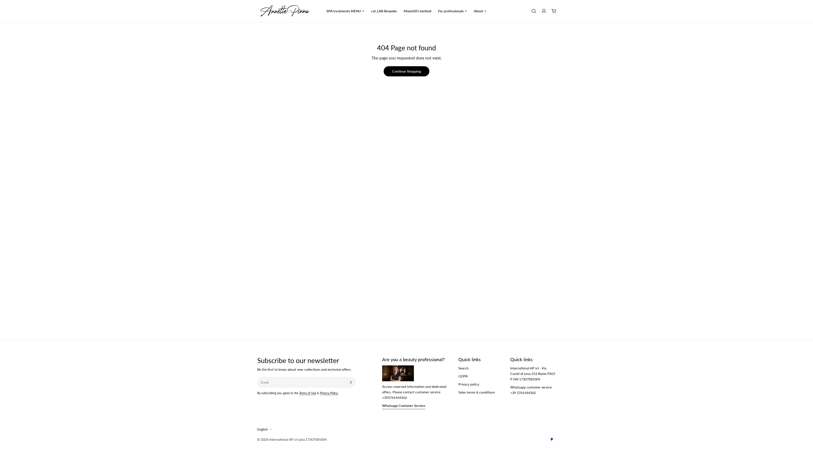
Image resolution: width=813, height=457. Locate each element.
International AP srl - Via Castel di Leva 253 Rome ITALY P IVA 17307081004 (532, 373)
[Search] (534, 11)
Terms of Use (307, 393)
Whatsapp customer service (403, 405)
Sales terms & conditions (476, 392)
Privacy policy (468, 384)
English (262, 429)
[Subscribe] (350, 382)
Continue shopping (406, 71)
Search (463, 368)
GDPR (463, 376)
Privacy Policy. (329, 393)
